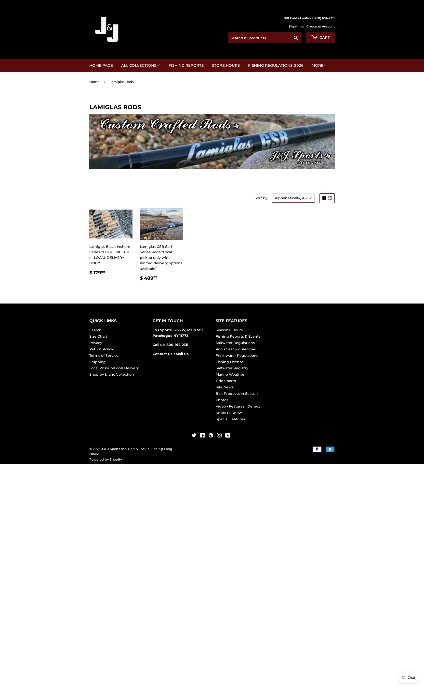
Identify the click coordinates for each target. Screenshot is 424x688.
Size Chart (98, 336)
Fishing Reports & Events (238, 336)
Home (94, 82)
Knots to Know (229, 412)
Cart (324, 37)
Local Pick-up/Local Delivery (114, 368)
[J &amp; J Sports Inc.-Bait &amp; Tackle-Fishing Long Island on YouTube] (227, 436)
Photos (222, 400)
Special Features (230, 419)
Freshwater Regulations (237, 355)
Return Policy (101, 349)
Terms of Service (104, 355)
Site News (224, 387)
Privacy (95, 343)
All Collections (139, 65)
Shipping (97, 362)
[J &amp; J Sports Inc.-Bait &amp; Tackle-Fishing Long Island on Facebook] (202, 436)
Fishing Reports (186, 65)
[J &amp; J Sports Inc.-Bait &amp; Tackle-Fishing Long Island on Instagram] (219, 436)
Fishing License (229, 362)
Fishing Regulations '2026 (275, 65)
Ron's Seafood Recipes (236, 349)
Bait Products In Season (237, 393)
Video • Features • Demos (238, 406)
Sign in (294, 26)
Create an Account (320, 26)
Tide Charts (226, 381)
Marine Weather (230, 374)
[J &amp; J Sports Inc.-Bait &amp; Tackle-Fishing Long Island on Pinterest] (210, 436)
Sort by (261, 198)
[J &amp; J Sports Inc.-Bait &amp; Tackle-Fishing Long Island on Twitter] (193, 436)
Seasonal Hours (229, 330)
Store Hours (226, 65)
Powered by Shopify (105, 459)
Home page (101, 65)
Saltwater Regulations (235, 343)
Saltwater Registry (232, 368)
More (317, 65)
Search (95, 330)
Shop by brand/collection (111, 374)
